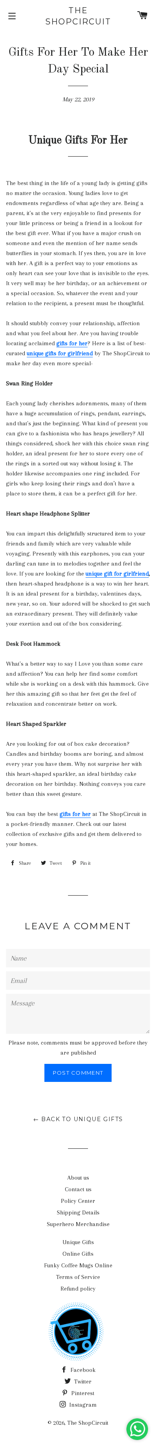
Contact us (78, 1189)
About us (78, 1177)
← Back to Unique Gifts (78, 1119)
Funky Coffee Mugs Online (78, 1265)
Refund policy (78, 1288)
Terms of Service (78, 1277)
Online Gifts (78, 1253)
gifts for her (72, 343)
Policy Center (78, 1200)
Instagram (82, 1404)
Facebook (82, 1369)
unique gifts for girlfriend (60, 353)
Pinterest (82, 1393)
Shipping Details (78, 1212)
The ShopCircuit (78, 16)
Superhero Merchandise (78, 1224)
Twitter (82, 1381)
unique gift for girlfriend (117, 573)
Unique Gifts (78, 1242)
